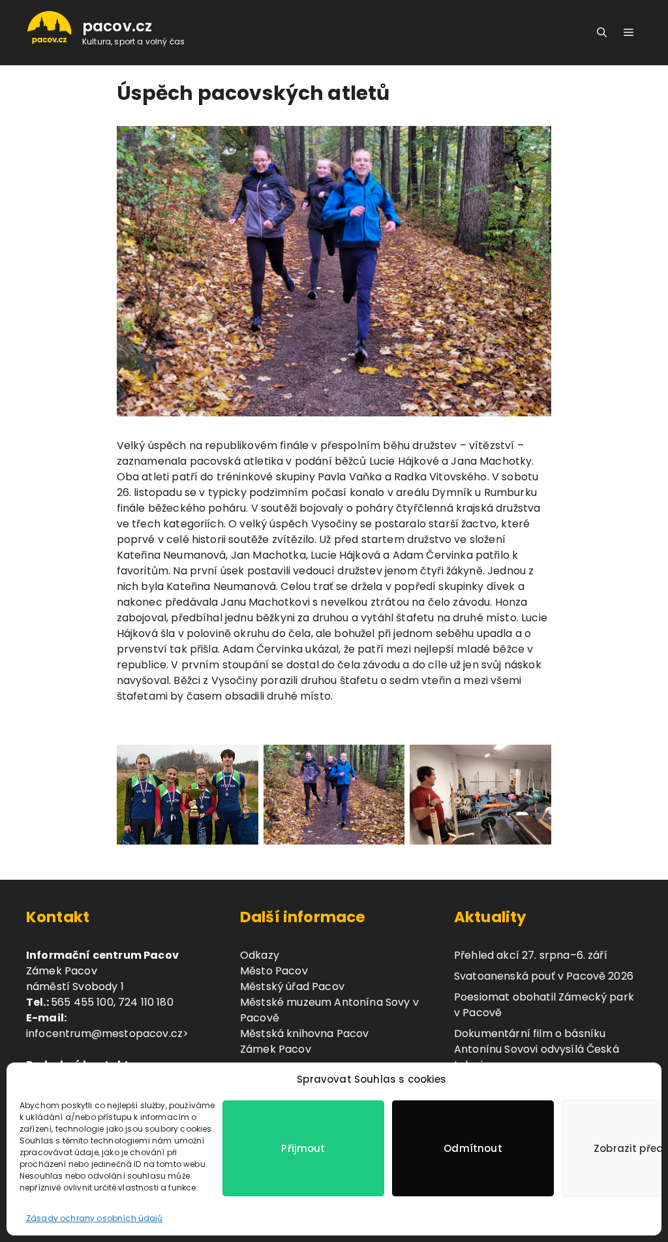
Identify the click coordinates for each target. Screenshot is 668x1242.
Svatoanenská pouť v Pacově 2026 (543, 976)
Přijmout (303, 1148)
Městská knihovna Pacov (304, 1033)
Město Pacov (274, 970)
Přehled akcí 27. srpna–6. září (530, 955)
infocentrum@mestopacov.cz (104, 1033)
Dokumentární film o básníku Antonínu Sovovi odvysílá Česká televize (536, 1049)
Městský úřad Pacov (292, 986)
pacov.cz (117, 26)
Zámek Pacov (275, 1049)
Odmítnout (473, 1148)
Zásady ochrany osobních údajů (94, 1218)
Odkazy (259, 955)
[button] (601, 32)
